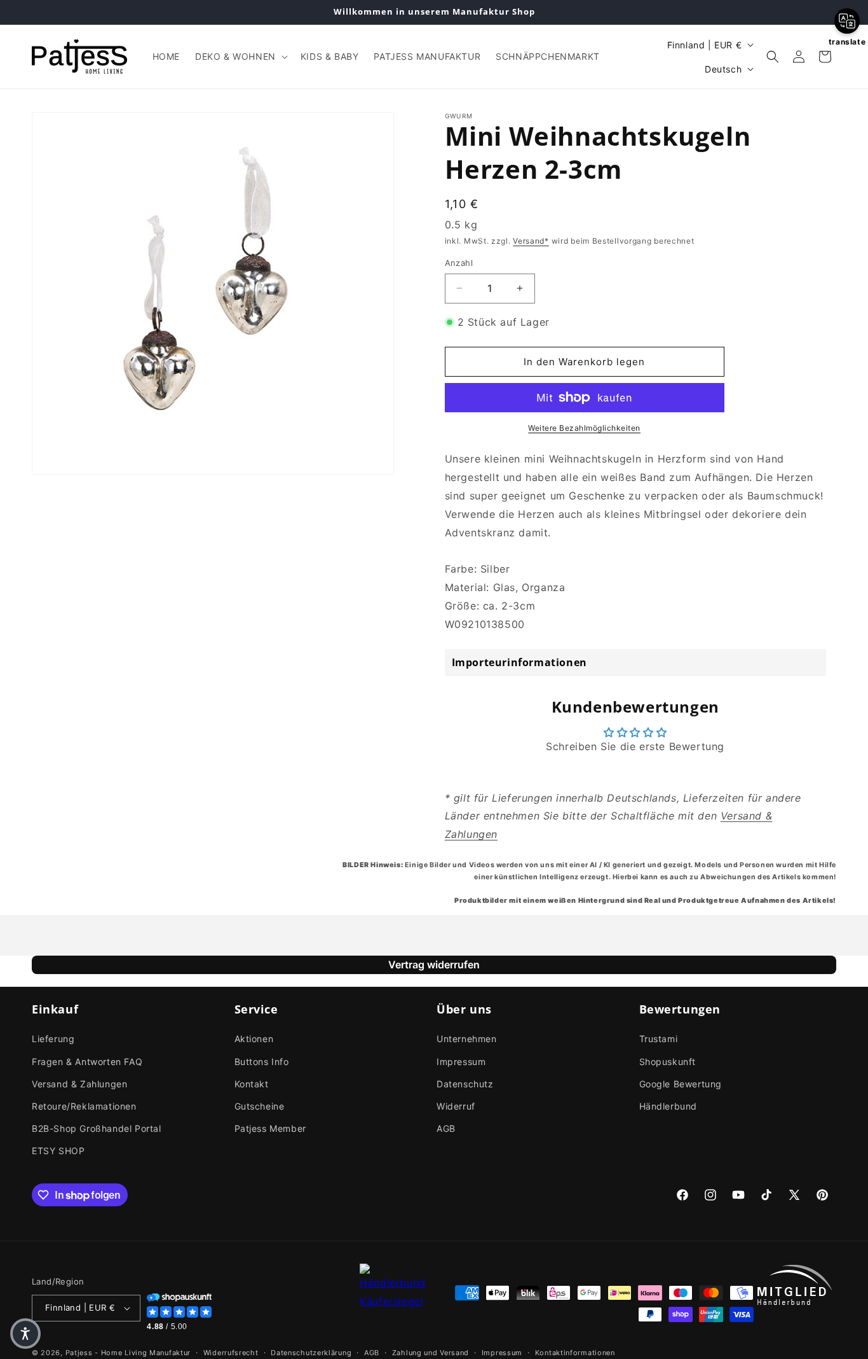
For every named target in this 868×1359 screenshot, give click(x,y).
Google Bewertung (680, 1083)
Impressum (461, 1061)
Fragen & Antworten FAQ (87, 1061)
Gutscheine (259, 1106)
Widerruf (456, 1106)
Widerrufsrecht (231, 1352)
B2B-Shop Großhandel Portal (96, 1128)
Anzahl (459, 263)
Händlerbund (668, 1106)
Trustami (658, 1038)
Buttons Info (261, 1061)
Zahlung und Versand (430, 1352)
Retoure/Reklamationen (84, 1106)
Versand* (531, 241)
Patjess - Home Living (106, 1352)
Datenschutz (465, 1083)
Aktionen (254, 1038)
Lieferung (53, 1038)
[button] (240, 56)
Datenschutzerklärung (311, 1352)
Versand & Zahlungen (79, 1083)
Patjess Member (270, 1128)
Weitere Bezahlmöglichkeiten (584, 428)
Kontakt (251, 1083)
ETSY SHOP (58, 1150)
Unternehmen (467, 1038)
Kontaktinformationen (575, 1352)
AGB (446, 1128)
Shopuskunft (667, 1061)
